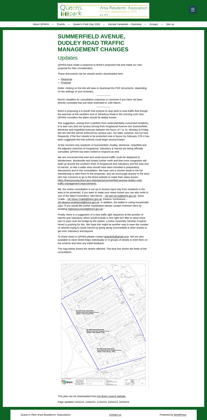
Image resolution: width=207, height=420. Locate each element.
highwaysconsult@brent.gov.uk (85, 209)
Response (66, 79)
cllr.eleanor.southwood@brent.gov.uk (78, 202)
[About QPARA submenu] (53, 24)
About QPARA (41, 24)
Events (61, 24)
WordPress (180, 414)
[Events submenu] (69, 24)
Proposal (66, 82)
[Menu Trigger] (193, 9)
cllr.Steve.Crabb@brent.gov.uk (84, 199)
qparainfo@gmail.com (116, 236)
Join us (170, 24)
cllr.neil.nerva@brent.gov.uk (120, 195)
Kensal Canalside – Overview (124, 24)
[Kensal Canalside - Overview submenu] (145, 24)
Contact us (115, 414)
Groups (154, 24)
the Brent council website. (111, 396)
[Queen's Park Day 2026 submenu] (104, 24)
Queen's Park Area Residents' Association (46, 414)
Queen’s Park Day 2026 (86, 24)
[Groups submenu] (162, 24)
